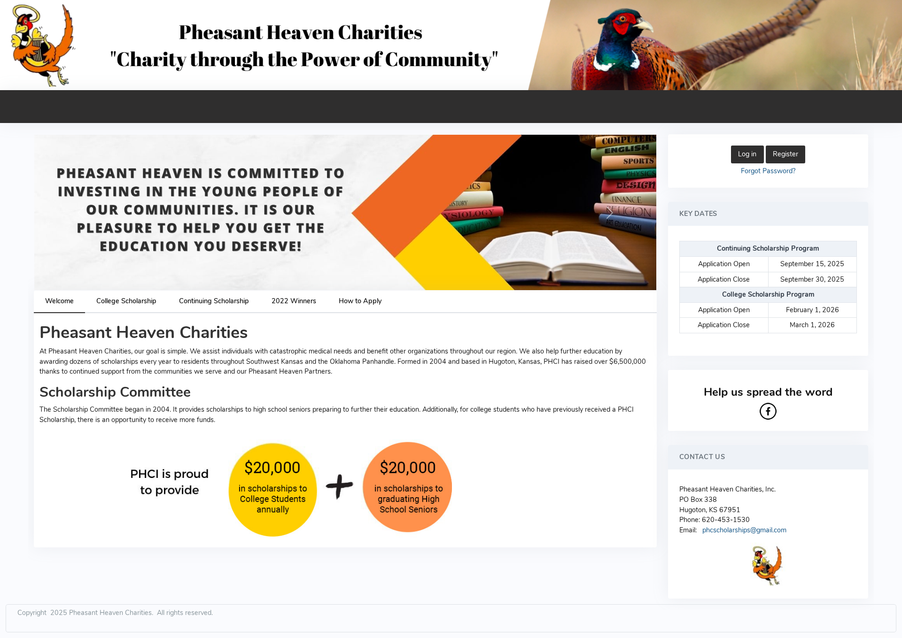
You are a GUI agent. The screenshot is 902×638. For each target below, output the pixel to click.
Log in (747, 154)
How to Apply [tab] (360, 301)
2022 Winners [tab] (294, 301)
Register (785, 154)
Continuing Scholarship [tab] (214, 301)
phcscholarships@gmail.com (744, 530)
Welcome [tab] (59, 301)
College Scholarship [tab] (126, 301)
